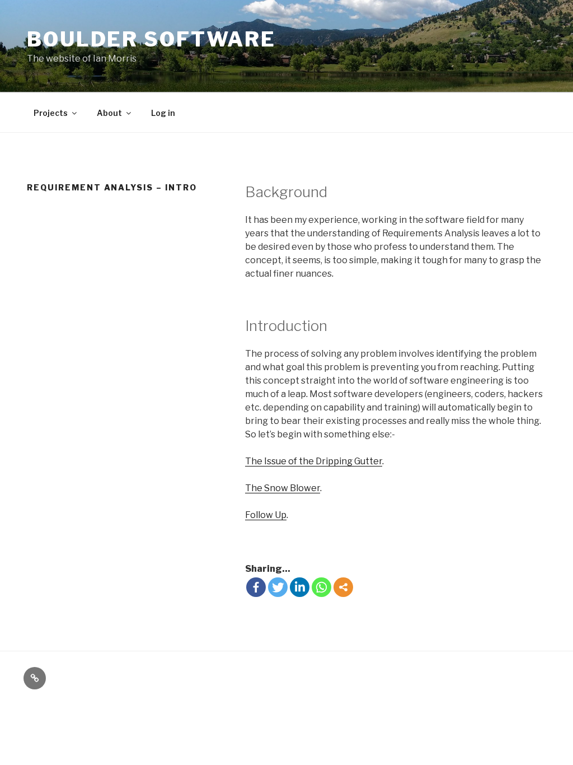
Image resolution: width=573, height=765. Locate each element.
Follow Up (265, 515)
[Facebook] (256, 587)
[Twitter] (278, 587)
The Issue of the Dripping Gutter (313, 461)
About (109, 113)
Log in (163, 113)
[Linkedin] (299, 587)
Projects (51, 113)
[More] (343, 587)
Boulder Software (151, 39)
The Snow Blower (282, 488)
